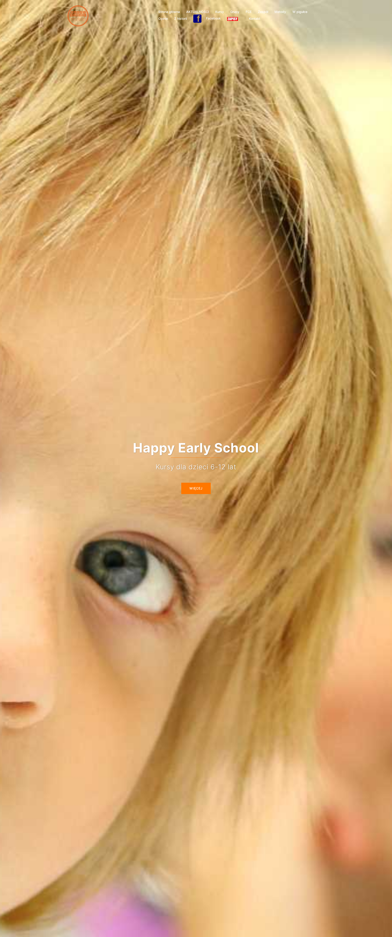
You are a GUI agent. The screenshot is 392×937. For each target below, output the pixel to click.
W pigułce (299, 12)
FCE (249, 12)
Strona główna (169, 12)
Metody (280, 12)
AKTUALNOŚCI (197, 12)
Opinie (163, 18)
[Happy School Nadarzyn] (78, 15)
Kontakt (254, 18)
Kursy (219, 12)
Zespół (263, 12)
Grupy (234, 12)
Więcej (196, 488)
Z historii (180, 18)
